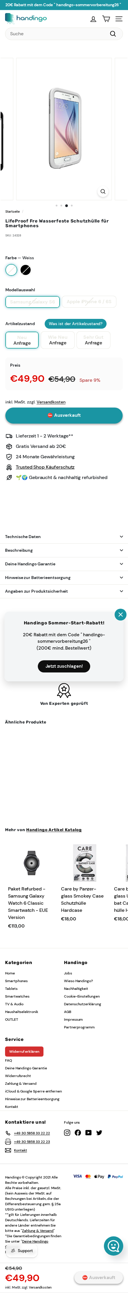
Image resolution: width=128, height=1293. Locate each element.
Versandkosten (40, 1287)
